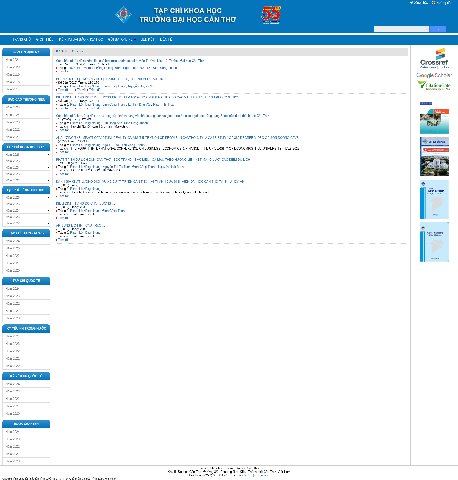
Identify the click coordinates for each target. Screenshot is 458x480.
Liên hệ (166, 39)
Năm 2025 (12, 107)
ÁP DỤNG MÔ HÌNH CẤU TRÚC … (80, 225)
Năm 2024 (12, 115)
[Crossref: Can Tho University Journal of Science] (434, 64)
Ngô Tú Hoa (110, 145)
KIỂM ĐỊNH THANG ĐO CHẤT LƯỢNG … (85, 203)
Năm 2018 (12, 82)
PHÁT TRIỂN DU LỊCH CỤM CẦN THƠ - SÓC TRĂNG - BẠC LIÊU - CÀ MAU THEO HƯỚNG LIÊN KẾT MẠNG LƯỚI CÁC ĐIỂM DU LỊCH (153, 159)
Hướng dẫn (444, 3)
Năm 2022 (12, 129)
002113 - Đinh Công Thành (158, 68)
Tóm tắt (63, 71)
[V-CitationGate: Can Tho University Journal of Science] (434, 92)
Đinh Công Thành (114, 86)
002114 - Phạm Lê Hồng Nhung (91, 68)
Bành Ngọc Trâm (126, 68)
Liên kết (147, 39)
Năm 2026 (12, 154)
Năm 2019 (12, 74)
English (444, 67)
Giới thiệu (44, 39)
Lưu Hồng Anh (112, 123)
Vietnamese (428, 67)
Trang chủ (21, 39)
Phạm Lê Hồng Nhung (85, 86)
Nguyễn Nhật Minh (171, 167)
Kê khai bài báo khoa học (81, 39)
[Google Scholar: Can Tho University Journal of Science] (434, 77)
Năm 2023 (12, 122)
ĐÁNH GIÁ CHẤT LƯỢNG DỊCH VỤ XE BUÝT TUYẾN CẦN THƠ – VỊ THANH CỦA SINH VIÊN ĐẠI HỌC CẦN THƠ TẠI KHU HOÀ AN (150, 181)
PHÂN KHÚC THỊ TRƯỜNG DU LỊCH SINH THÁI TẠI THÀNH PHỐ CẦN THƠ (110, 79)
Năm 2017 (12, 89)
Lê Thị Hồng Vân (139, 104)
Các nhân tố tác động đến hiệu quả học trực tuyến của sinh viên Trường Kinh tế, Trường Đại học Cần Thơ (130, 60)
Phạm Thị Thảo (163, 104)
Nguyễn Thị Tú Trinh (116, 167)
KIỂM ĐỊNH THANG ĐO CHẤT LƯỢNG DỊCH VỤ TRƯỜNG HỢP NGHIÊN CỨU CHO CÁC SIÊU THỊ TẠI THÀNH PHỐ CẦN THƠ (147, 97)
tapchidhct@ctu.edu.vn (254, 475)
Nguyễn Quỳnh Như (142, 86)
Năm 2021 (12, 60)
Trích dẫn (95, 90)
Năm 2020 (12, 67)
